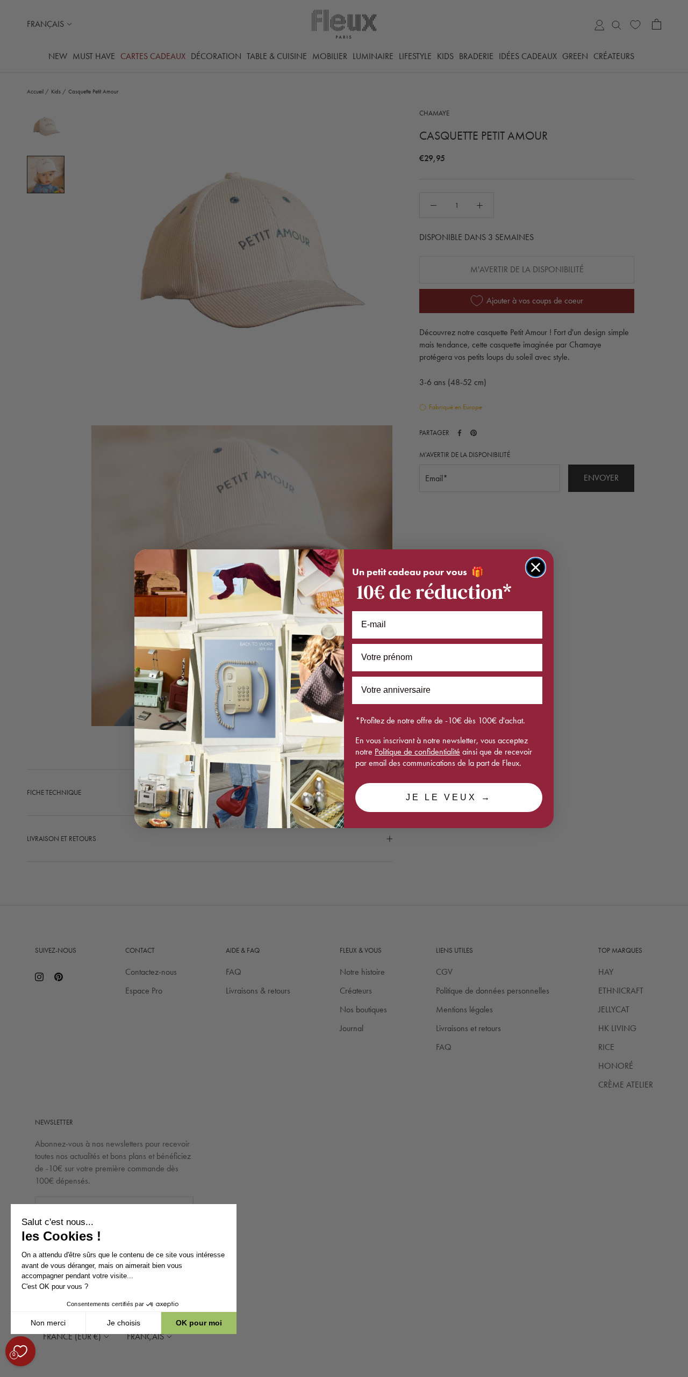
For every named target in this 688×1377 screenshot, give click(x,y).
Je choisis (123, 1322)
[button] (10, 1371)
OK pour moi (199, 1322)
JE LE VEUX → (449, 797)
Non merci (48, 1322)
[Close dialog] (535, 567)
